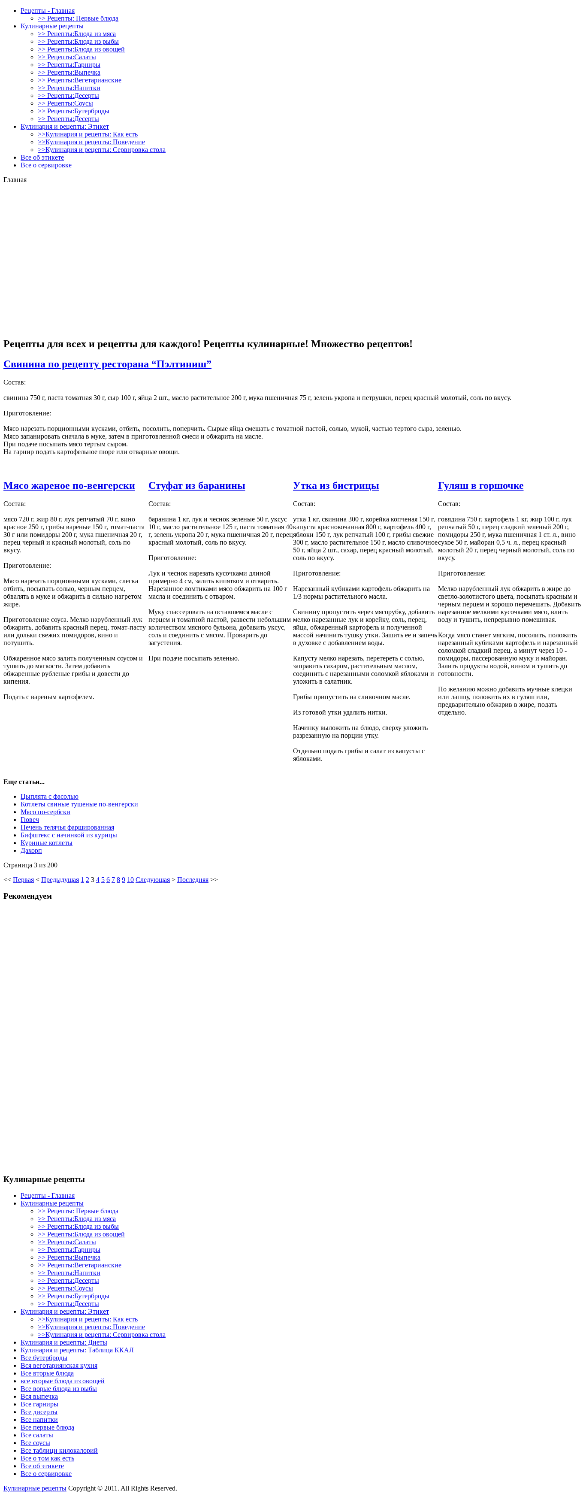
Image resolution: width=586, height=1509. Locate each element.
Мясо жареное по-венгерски (69, 485)
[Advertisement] (293, 196)
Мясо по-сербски (45, 811)
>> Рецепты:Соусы (65, 103)
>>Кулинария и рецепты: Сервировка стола (102, 149)
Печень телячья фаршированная (67, 827)
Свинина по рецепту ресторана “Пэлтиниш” (107, 364)
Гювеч (30, 819)
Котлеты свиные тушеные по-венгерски (79, 804)
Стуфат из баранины (196, 485)
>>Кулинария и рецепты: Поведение (91, 141)
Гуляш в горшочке (481, 485)
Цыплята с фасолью (50, 796)
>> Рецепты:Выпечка (69, 72)
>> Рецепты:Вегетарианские (79, 80)
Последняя (192, 879)
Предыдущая (60, 879)
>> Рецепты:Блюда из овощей (81, 49)
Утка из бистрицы (336, 485)
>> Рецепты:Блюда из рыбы (78, 41)
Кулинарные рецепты (34, 1488)
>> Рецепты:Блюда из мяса (77, 33)
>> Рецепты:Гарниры (69, 64)
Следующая (153, 879)
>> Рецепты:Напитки (69, 87)
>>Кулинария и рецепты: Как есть (88, 134)
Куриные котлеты (46, 842)
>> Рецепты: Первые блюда (78, 18)
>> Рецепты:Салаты (67, 57)
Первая (23, 879)
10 (130, 879)
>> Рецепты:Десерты (68, 95)
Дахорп (31, 850)
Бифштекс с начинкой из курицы (69, 835)
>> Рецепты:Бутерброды (73, 111)
